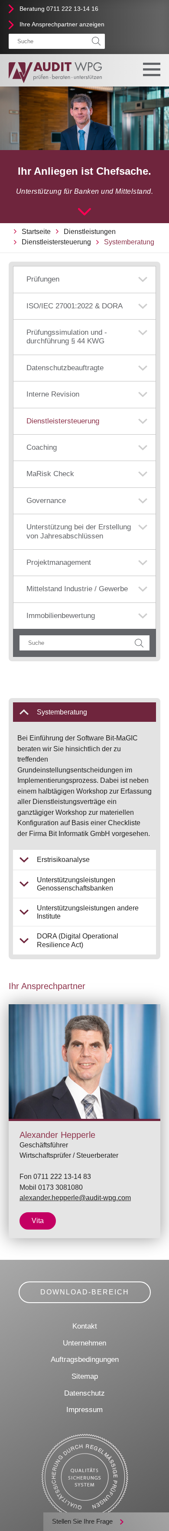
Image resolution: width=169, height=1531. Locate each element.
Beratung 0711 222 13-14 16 (59, 8)
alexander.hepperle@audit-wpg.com (75, 1197)
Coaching (41, 447)
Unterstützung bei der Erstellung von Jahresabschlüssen (78, 531)
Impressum (84, 1410)
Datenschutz (84, 1393)
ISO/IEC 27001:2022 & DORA (74, 306)
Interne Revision (52, 394)
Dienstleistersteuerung (56, 242)
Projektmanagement (58, 562)
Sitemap (85, 1376)
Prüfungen (42, 279)
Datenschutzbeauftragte (65, 368)
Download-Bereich (84, 1292)
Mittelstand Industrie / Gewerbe (77, 589)
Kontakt (84, 1326)
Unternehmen (84, 1343)
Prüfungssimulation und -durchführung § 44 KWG (66, 336)
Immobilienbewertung (60, 616)
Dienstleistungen (90, 231)
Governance (46, 500)
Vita (38, 1220)
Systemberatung (129, 242)
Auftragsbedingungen (85, 1359)
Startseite (36, 231)
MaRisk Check (50, 474)
